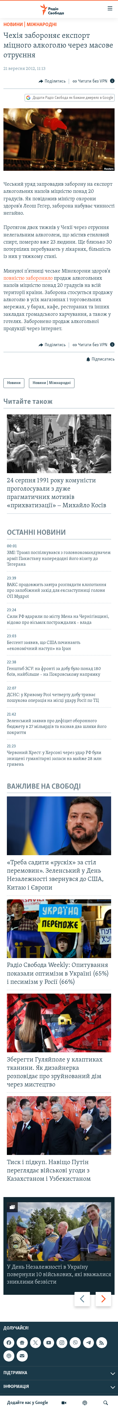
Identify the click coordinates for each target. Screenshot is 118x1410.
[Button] (52, 81)
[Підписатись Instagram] (61, 1342)
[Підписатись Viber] (75, 1342)
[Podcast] (8, 1355)
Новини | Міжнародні (30, 25)
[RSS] (101, 1342)
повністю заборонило (28, 278)
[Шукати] (105, 1403)
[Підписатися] (22, 1355)
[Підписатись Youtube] (48, 1342)
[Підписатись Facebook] (8, 1342)
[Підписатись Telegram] (88, 1342)
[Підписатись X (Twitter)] (35, 1342)
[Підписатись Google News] (22, 1342)
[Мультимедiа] (63, 1403)
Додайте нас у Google (27, 1403)
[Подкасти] (84, 1403)
